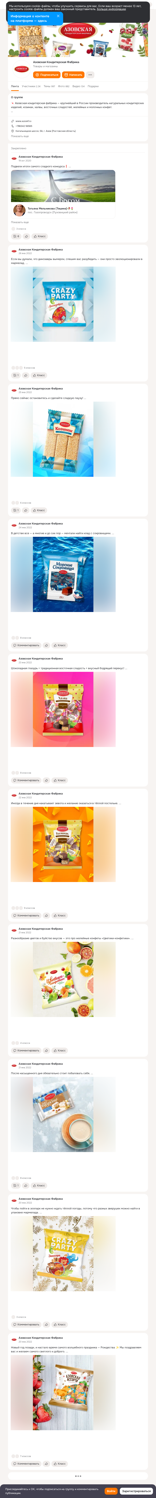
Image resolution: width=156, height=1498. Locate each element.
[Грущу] (17, 368)
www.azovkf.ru (23, 121)
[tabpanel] (78, 807)
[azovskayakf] (14, 159)
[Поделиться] (26, 236)
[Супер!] (21, 368)
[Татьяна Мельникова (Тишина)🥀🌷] (63, 194)
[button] (46, 74)
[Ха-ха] (17, 1456)
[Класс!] (13, 229)
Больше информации (111, 9)
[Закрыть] (58, 16)
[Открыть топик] (78, 166)
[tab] (15, 86)
